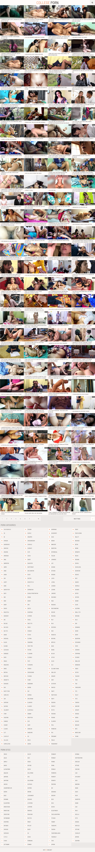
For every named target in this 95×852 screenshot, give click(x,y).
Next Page (77, 519)
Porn (47, 2)
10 (38, 518)
